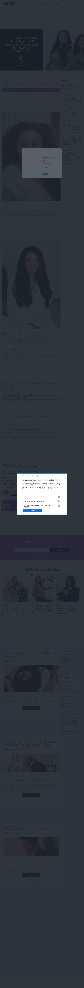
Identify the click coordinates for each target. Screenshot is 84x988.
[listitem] (42, 494)
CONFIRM (32, 510)
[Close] (64, 476)
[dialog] (42, 494)
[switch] (58, 497)
